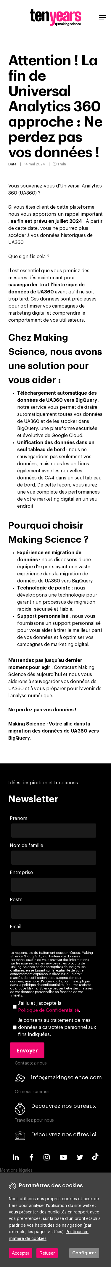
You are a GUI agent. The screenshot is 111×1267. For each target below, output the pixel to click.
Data (12, 164)
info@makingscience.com (66, 1077)
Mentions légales (16, 1170)
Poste (16, 899)
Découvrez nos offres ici (63, 1134)
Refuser (47, 1253)
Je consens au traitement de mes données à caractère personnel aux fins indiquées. (57, 1027)
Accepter (20, 1253)
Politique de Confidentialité (48, 1010)
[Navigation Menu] (102, 17)
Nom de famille (26, 845)
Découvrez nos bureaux (63, 1106)
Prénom (18, 818)
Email (15, 926)
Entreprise (21, 872)
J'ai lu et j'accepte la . (49, 1007)
